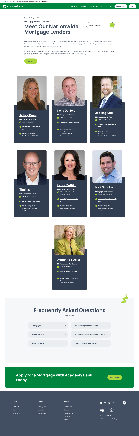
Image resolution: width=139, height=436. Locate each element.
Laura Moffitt (66, 185)
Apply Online (113, 377)
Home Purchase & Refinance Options (90, 334)
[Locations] (101, 6)
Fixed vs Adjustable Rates (86, 343)
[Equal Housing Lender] (111, 410)
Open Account (120, 6)
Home (26, 18)
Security (41, 410)
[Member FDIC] (102, 410)
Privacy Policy (42, 407)
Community (94, 6)
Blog (14, 410)
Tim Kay (24, 189)
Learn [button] (15, 401)
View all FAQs (69, 315)
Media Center (68, 413)
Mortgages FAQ (38, 325)
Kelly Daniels (66, 110)
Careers (66, 410)
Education (16, 407)
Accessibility (42, 413)
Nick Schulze (104, 187)
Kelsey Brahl (27, 115)
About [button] (66, 401)
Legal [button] (40, 401)
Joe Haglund (104, 113)
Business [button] (83, 6)
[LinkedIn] (109, 403)
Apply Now (29, 61)
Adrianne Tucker (68, 260)
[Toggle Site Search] (106, 6)
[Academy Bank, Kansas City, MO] (13, 6)
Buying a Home (38, 334)
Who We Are (68, 407)
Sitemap (66, 419)
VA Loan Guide (38, 343)
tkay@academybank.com (31, 201)
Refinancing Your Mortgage (86, 325)
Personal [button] (74, 6)
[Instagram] (105, 403)
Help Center (16, 413)
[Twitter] (113, 403)
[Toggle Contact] (111, 6)
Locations (67, 416)
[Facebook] (101, 403)
